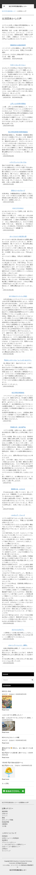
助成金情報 (5, 822)
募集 (3, 818)
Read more (5, 710)
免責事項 (5, 840)
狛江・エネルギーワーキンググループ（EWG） (17, 718)
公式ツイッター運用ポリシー (11, 846)
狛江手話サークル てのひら (11, 765)
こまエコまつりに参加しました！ (12, 715)
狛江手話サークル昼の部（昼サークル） (14, 753)
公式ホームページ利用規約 (10, 838)
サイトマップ (6, 851)
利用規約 (5, 836)
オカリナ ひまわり (8, 694)
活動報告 (5, 824)
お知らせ (5, 813)
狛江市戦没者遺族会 (18, 392)
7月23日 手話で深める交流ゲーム (12, 762)
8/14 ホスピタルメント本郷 (10, 737)
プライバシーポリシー (9, 842)
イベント (5, 815)
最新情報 (5, 811)
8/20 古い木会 (6, 691)
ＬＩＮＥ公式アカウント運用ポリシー (14, 844)
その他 (4, 826)
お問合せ (5, 848)
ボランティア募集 (7, 820)
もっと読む (5, 783)
